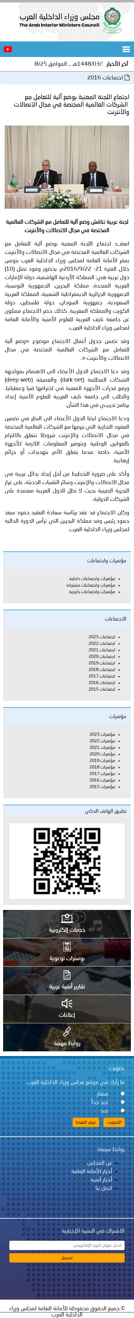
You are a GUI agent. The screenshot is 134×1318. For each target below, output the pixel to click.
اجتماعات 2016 (102, 683)
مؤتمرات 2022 (102, 741)
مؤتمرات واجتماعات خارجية (92, 592)
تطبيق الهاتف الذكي (105, 811)
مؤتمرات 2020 (102, 754)
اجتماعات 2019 (102, 663)
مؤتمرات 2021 (102, 747)
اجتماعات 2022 (102, 643)
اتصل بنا (103, 1188)
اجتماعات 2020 (102, 656)
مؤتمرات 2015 (102, 787)
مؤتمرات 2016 (102, 780)
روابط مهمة (67, 1043)
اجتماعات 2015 (102, 689)
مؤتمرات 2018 (102, 767)
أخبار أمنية (101, 1180)
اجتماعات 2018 (102, 670)
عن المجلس (99, 1163)
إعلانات (67, 1015)
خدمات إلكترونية (67, 930)
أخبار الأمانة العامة (91, 1171)
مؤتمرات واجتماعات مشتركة (90, 585)
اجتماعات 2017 (102, 676)
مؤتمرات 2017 (102, 774)
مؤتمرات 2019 (102, 761)
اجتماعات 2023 (102, 637)
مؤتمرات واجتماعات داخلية (92, 579)
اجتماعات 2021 (102, 650)
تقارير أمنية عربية (67, 987)
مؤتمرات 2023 (102, 734)
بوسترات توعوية (67, 958)
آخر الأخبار (117, 64)
